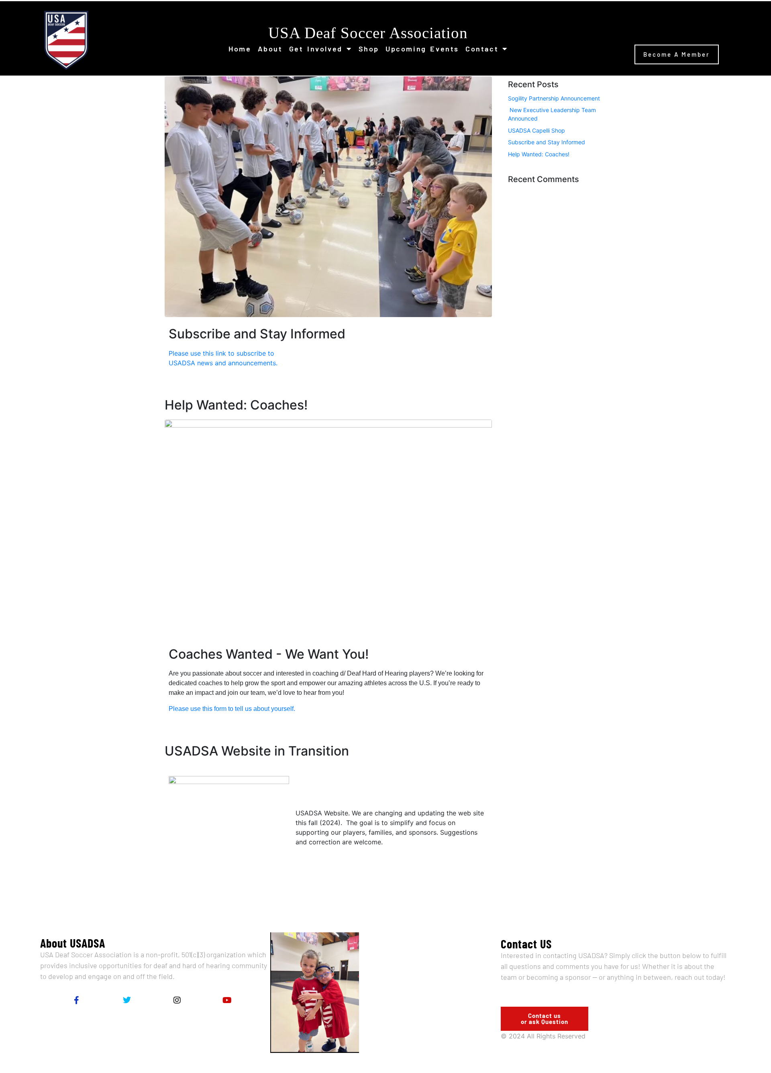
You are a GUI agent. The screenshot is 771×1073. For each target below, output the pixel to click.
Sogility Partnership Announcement (554, 98)
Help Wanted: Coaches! (236, 405)
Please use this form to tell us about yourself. (233, 708)
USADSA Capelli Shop (536, 130)
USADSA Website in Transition (257, 751)
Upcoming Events (422, 48)
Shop (369, 48)
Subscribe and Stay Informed (546, 142)
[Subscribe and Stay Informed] (328, 196)
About (270, 48)
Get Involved (316, 48)
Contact (481, 48)
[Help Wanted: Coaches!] (328, 528)
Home (239, 48)
